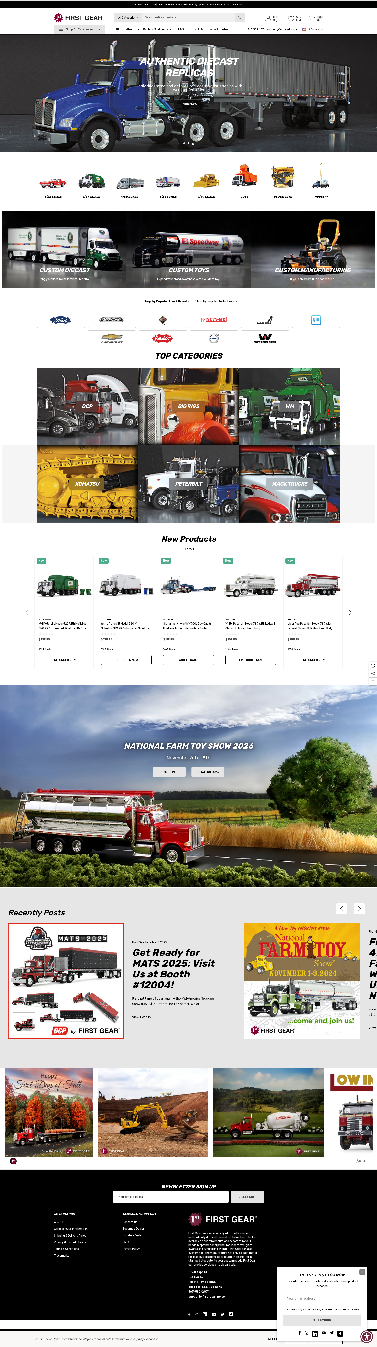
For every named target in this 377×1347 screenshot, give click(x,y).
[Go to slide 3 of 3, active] (193, 144)
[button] (49, 1112)
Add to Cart (188, 660)
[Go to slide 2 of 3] (188, 143)
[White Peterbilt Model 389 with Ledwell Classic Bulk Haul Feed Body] (250, 585)
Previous (27, 612)
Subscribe (247, 1197)
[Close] (362, 1272)
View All (189, 548)
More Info (170, 772)
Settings (275, 1339)
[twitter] (223, 1314)
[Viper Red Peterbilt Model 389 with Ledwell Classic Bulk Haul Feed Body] (313, 585)
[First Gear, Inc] (79, 17)
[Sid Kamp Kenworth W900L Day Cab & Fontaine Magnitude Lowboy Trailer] (188, 585)
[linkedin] (205, 1314)
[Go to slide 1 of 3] (184, 143)
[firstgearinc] (361, 1162)
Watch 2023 (209, 772)
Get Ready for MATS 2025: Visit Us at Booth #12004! (173, 969)
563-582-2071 (256, 29)
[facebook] (189, 1314)
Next (350, 612)
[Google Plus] (232, 1314)
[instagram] (197, 1314)
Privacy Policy (351, 1309)
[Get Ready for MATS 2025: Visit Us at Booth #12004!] (66, 981)
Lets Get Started (284, 100)
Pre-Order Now (64, 660)
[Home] (188, 93)
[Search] (240, 18)
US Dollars (312, 29)
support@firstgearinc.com (282, 29)
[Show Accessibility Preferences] (366, 1336)
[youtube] (214, 1314)
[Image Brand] (61, 320)
